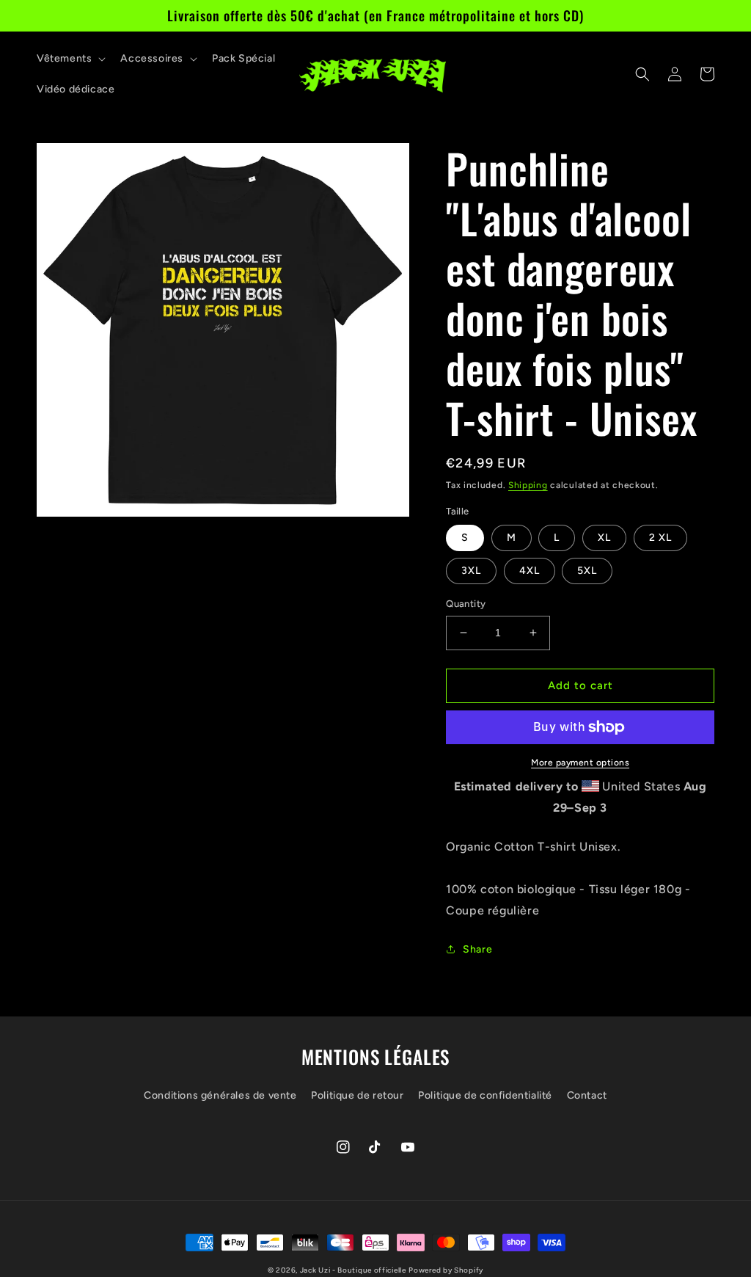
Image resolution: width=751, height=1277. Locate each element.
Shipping (528, 485)
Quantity (466, 603)
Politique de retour (357, 1095)
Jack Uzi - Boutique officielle (353, 1270)
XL (604, 537)
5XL (587, 570)
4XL (529, 570)
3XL (471, 570)
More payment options (580, 762)
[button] (69, 58)
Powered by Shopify (446, 1270)
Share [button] (477, 949)
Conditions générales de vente (220, 1095)
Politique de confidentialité (485, 1095)
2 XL (660, 537)
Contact (587, 1095)
